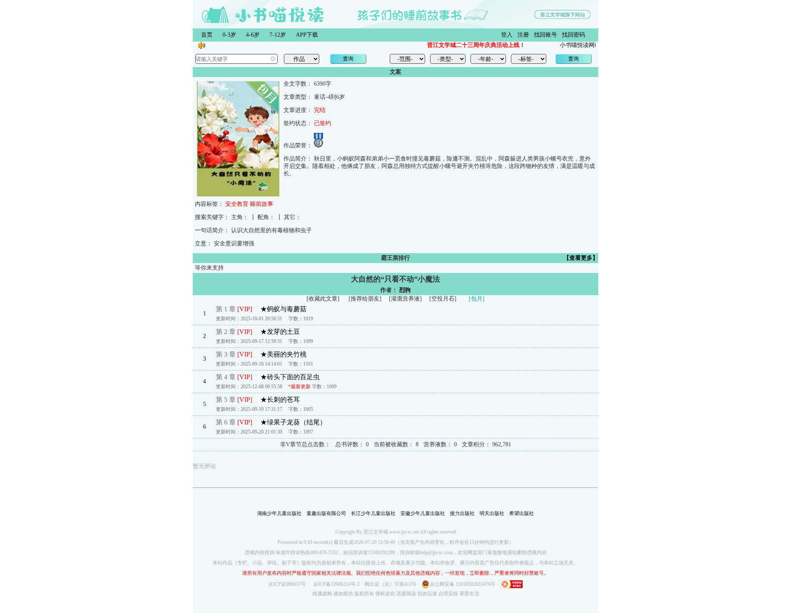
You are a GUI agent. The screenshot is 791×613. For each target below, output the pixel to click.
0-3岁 (229, 35)
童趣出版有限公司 (326, 513)
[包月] (476, 299)
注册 (523, 35)
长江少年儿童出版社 (373, 513)
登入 (507, 35)
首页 (207, 35)
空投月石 (442, 299)
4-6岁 (253, 35)
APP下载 (307, 35)
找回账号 (545, 35)
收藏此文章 (323, 299)
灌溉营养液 (405, 299)
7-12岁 (277, 35)
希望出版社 (521, 513)
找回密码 (573, 35)
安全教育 (236, 204)
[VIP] (244, 308)
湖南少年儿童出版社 (279, 513)
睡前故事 (261, 204)
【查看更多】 (581, 258)
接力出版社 (462, 513)
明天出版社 (492, 513)
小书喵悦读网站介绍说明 (585, 45)
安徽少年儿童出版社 (422, 513)
